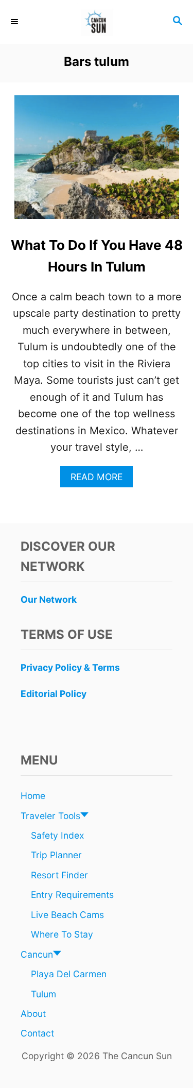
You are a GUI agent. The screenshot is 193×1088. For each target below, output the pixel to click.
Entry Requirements (72, 894)
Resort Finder (59, 875)
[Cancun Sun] (96, 22)
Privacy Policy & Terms (70, 667)
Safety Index (57, 835)
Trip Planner (56, 854)
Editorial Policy (53, 693)
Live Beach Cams (67, 914)
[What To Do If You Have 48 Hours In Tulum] (96, 162)
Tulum (43, 994)
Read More (101, 479)
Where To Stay (62, 934)
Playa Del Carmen (69, 973)
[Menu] (15, 21)
